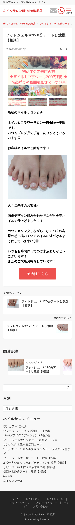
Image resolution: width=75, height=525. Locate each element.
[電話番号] (61, 10)
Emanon (45, 519)
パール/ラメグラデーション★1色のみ (27, 435)
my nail (7, 476)
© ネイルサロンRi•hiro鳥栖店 (37, 514)
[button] (12, 76)
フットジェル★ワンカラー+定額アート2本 (30, 440)
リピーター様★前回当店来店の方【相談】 (30, 467)
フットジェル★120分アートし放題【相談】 (31, 458)
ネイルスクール (13, 480)
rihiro (66, 49)
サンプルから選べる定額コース (22, 444)
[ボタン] (53, 12)
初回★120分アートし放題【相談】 (25, 471)
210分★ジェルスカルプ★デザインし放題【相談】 (35, 462)
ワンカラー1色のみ (15, 426)
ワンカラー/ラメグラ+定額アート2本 (26, 431)
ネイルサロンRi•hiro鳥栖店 (22, 11)
